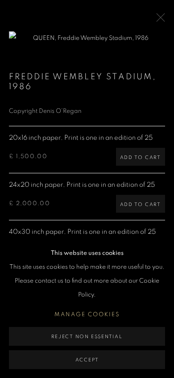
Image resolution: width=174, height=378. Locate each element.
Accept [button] (87, 359)
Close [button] (158, 20)
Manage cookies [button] (87, 315)
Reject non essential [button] (86, 336)
